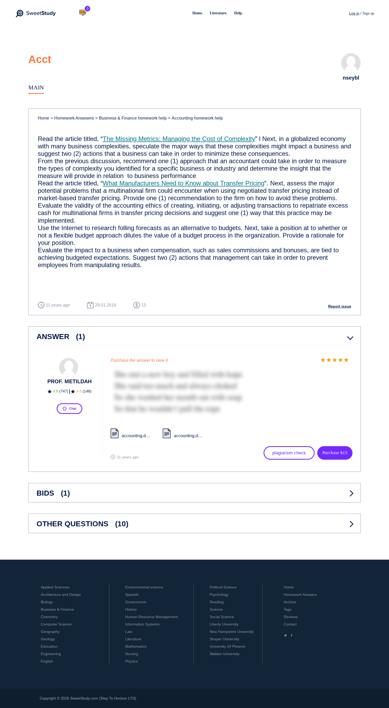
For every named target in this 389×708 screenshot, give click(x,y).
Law (128, 631)
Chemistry (49, 617)
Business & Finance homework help (131, 118)
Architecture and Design (61, 594)
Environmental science (144, 587)
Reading (217, 602)
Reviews (291, 617)
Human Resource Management (151, 617)
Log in (354, 13)
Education (49, 646)
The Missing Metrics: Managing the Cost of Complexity (179, 138)
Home (43, 118)
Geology (48, 639)
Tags (288, 609)
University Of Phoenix (228, 646)
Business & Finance (57, 609)
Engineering (51, 654)
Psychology (219, 594)
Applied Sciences (55, 587)
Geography (50, 631)
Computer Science (56, 624)
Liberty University (224, 624)
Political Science (223, 587)
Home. (197, 13)
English (47, 661)
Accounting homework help (195, 118)
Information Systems (142, 624)
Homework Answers (300, 594)
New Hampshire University (232, 631)
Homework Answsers (72, 118)
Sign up (368, 13)
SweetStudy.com (84, 698)
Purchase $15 (334, 452)
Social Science (222, 617)
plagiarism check (289, 452)
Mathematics (136, 646)
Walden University (224, 654)
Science (216, 609)
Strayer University (224, 639)
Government (135, 602)
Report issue (339, 306)
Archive (290, 602)
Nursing (131, 654)
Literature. (218, 13)
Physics (131, 661)
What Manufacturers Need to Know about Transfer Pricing (183, 183)
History (131, 609)
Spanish (132, 594)
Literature (133, 639)
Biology (47, 602)
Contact (290, 624)
